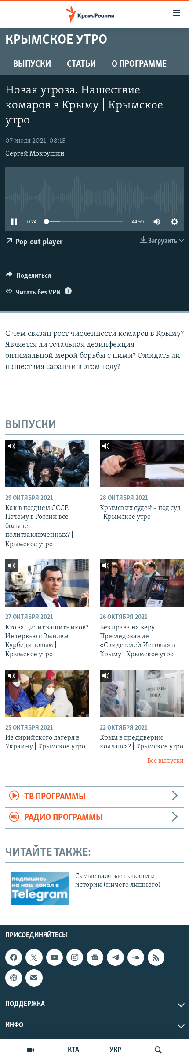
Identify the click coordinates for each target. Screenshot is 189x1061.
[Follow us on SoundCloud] (135, 957)
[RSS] (156, 957)
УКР (115, 1050)
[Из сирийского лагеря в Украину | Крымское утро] (47, 693)
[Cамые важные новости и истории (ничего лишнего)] (40, 888)
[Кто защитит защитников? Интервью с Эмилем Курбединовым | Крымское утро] (47, 583)
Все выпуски (165, 761)
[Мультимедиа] (31, 1050)
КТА (73, 1050)
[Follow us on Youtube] (54, 957)
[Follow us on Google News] (95, 957)
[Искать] (158, 1050)
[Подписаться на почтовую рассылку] (33, 977)
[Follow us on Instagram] (74, 957)
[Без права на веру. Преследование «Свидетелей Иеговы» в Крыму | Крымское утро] (142, 583)
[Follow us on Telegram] (115, 957)
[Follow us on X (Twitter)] (33, 957)
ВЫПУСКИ (32, 64)
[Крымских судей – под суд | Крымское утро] (142, 463)
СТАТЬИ (81, 64)
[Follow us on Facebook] (13, 957)
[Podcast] (13, 977)
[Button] (28, 277)
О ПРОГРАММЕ (139, 64)
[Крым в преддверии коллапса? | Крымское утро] (142, 693)
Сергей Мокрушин (35, 153)
